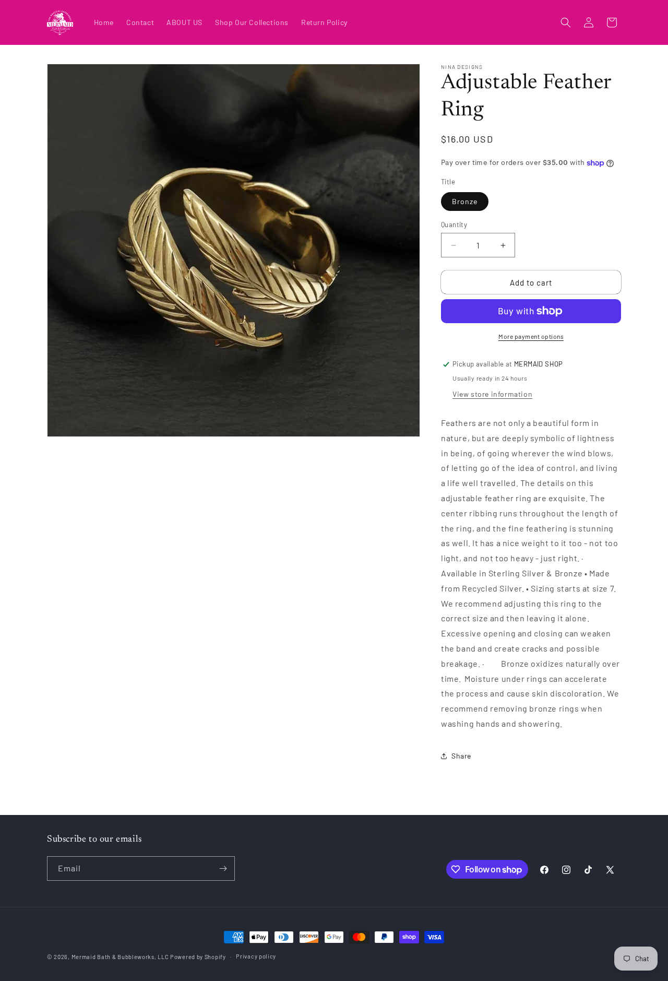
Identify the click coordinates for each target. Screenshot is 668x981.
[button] (565, 22)
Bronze (465, 201)
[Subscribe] (222, 868)
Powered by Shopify (198, 956)
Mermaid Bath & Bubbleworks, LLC (120, 956)
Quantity (454, 224)
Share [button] (461, 755)
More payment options (531, 336)
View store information (492, 393)
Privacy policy (256, 956)
